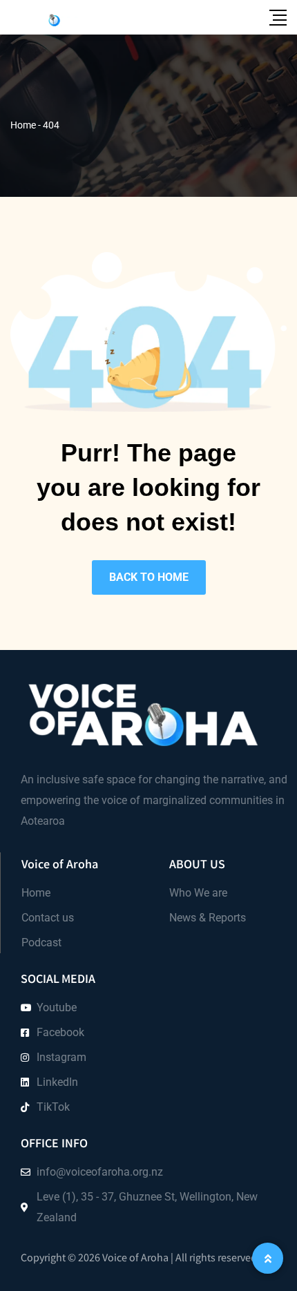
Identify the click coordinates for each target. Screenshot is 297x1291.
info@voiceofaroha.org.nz (100, 1171)
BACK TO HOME (149, 577)
